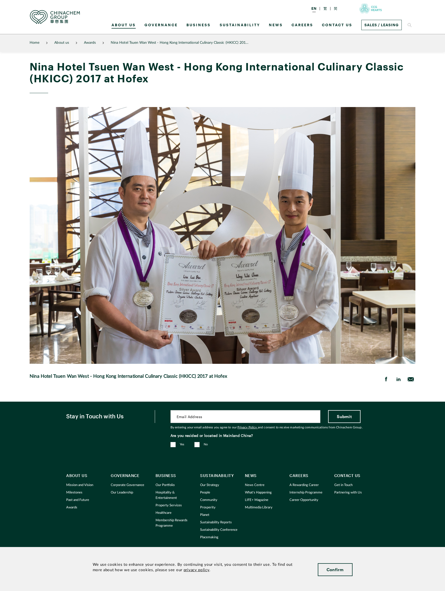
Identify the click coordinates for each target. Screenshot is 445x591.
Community (208, 500)
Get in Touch (343, 485)
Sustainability (240, 25)
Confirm (335, 569)
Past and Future (77, 500)
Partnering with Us (348, 492)
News (276, 25)
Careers (302, 25)
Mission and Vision (79, 485)
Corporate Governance (127, 485)
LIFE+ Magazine (256, 500)
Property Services (169, 505)
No (206, 444)
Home (34, 43)
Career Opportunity (303, 500)
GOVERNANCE (161, 25)
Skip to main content (19, 4)
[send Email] (410, 379)
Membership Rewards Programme (171, 523)
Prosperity (208, 507)
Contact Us (337, 25)
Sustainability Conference (218, 530)
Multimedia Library (258, 507)
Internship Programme (305, 492)
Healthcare (164, 513)
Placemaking (209, 537)
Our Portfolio (165, 485)
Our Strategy (209, 485)
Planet (204, 515)
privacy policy (196, 570)
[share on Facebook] (386, 379)
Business (198, 25)
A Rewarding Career (304, 485)
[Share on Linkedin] (398, 379)
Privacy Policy (247, 427)
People (205, 492)
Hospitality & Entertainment (166, 495)
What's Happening (258, 492)
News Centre (254, 485)
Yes (182, 444)
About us (124, 25)
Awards (90, 43)
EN (314, 8)
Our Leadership (122, 492)
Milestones (74, 492)
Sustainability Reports (216, 522)
